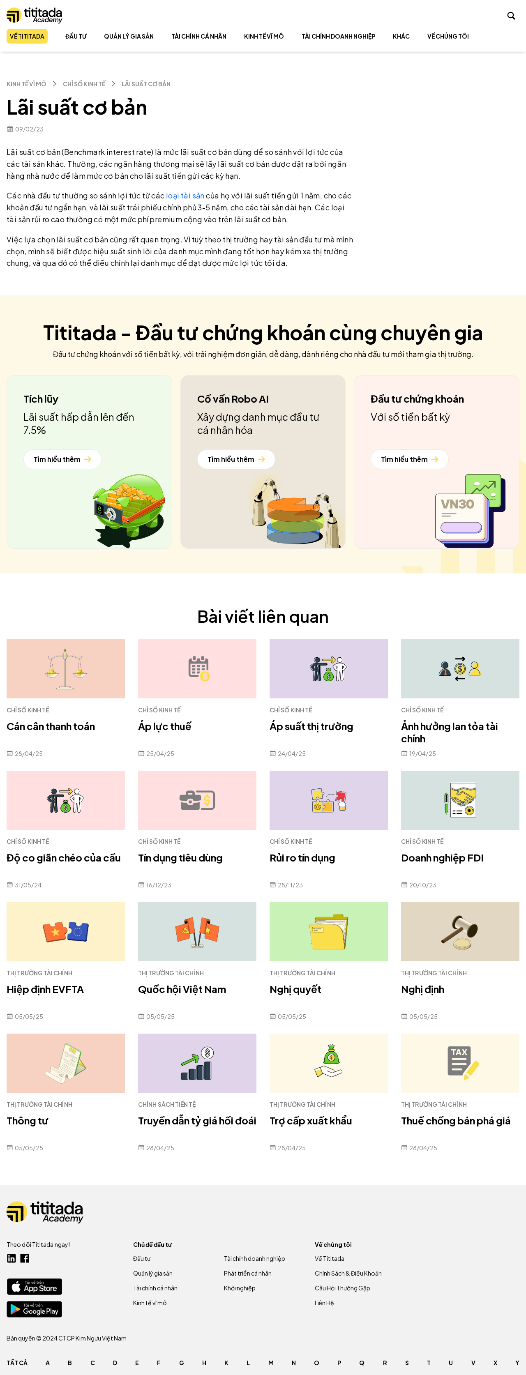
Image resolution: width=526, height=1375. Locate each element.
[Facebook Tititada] (25, 1258)
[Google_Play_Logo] (34, 1309)
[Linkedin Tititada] (11, 1258)
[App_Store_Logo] (34, 1286)
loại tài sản (185, 195)
